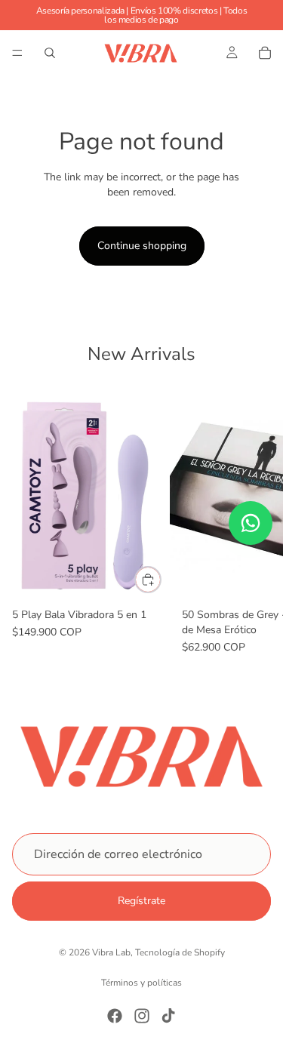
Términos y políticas (141, 983)
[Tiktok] (168, 1016)
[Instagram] (142, 1016)
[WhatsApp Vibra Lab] (250, 523)
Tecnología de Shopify (180, 952)
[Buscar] (49, 52)
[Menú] (17, 52)
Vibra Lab (111, 952)
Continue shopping (141, 245)
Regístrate (141, 901)
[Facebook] (115, 1016)
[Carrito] (264, 52)
